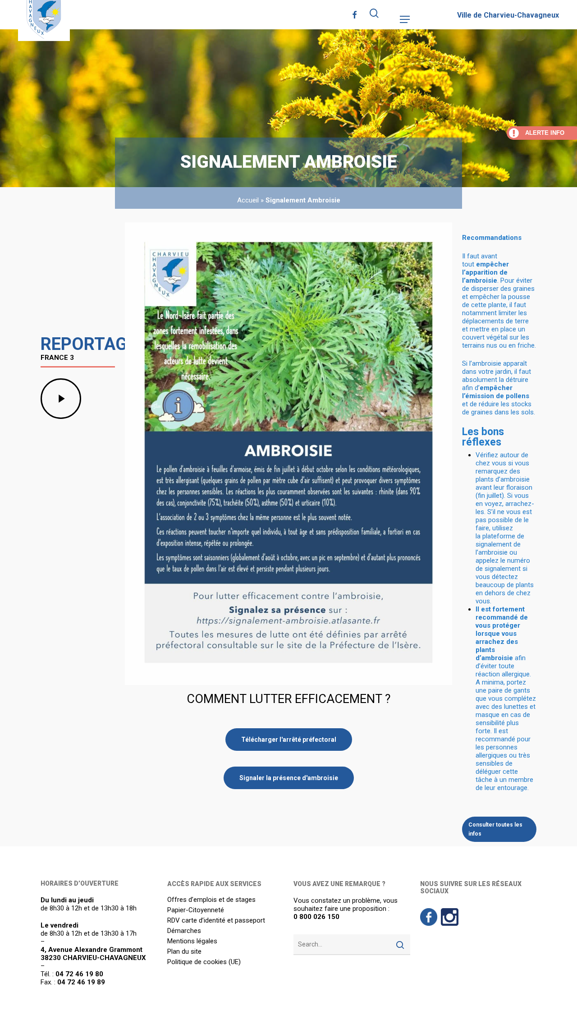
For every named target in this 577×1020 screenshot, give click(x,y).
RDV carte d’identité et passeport (216, 920)
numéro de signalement (503, 564)
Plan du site (184, 951)
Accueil (248, 200)
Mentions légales (192, 941)
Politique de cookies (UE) (204, 962)
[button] (405, 19)
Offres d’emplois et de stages (211, 899)
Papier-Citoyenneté (195, 910)
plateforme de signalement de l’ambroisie (500, 544)
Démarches (184, 931)
